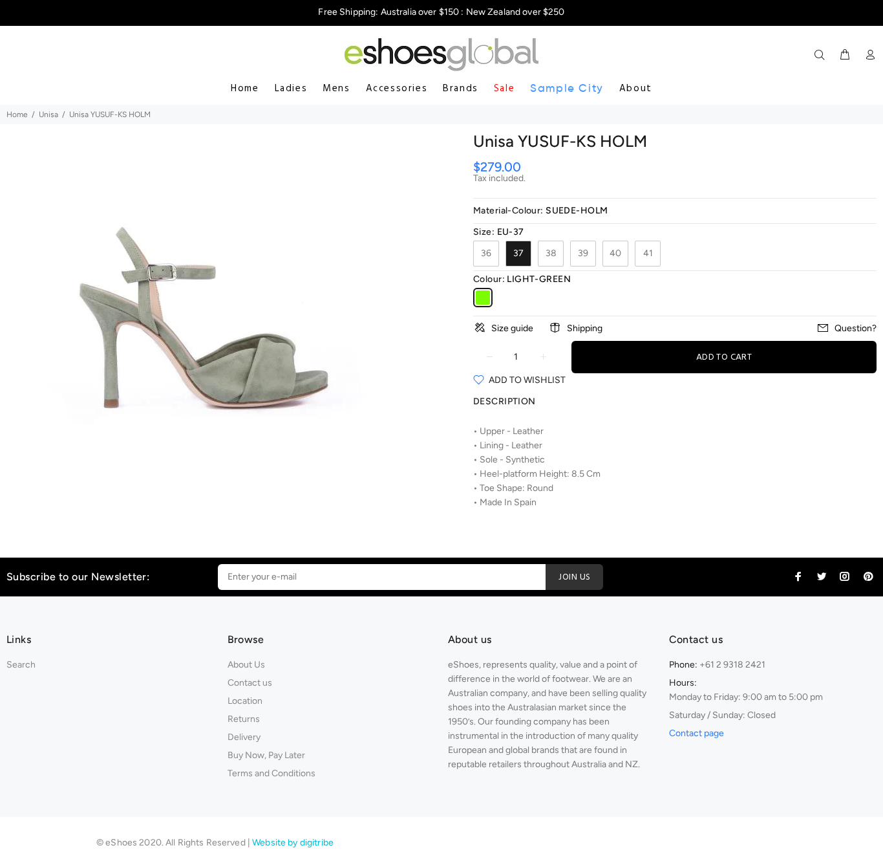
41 (648, 253)
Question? (856, 328)
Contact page (696, 733)
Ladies (291, 88)
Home (245, 88)
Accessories (397, 88)
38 (551, 253)
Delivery (244, 737)
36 (486, 253)
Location (245, 700)
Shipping (584, 328)
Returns (244, 719)
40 (615, 253)
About (635, 88)
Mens (336, 88)
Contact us (250, 682)
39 (583, 253)
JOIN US (574, 577)
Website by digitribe (293, 842)
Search (21, 664)
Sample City (567, 88)
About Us (246, 664)
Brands (460, 88)
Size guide (512, 328)
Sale (504, 88)
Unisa (48, 114)
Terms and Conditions (271, 773)
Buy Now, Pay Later (266, 755)
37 (518, 253)
